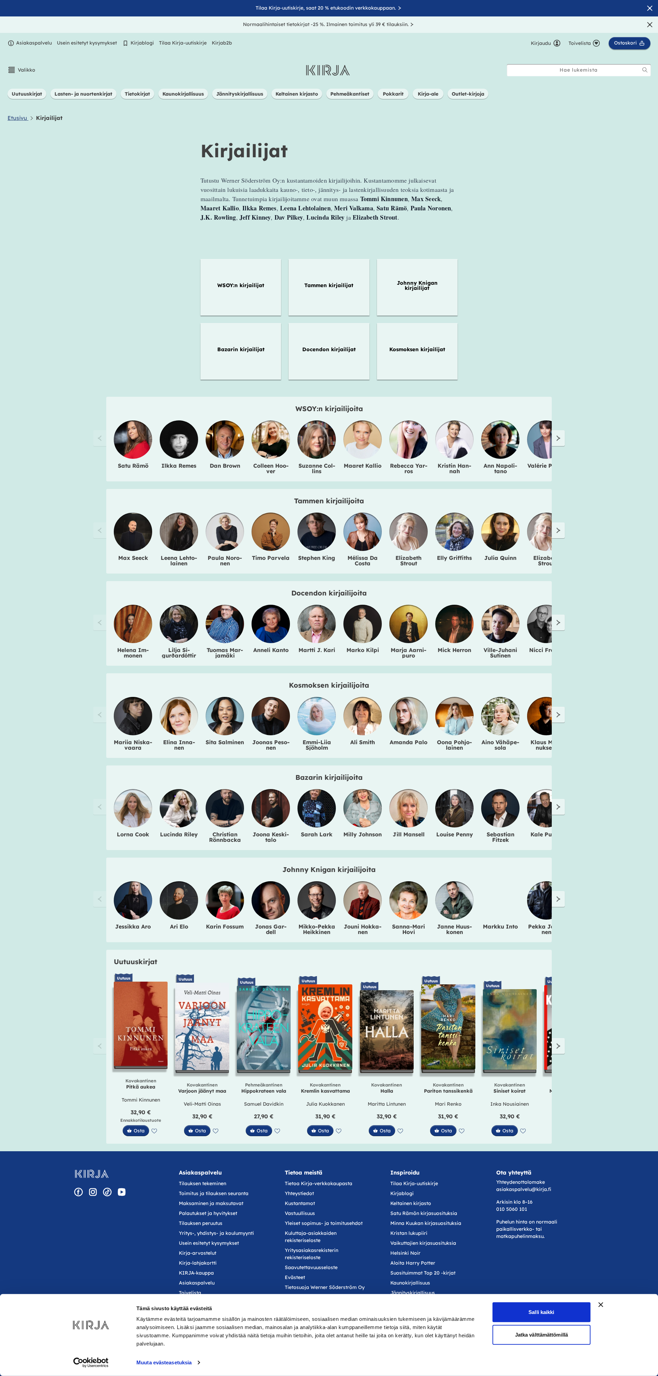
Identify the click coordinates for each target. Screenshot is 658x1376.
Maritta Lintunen (387, 1104)
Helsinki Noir (405, 1253)
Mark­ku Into (500, 926)
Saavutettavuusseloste (311, 1267)
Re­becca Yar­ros (408, 468)
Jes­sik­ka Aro (133, 926)
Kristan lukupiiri (408, 1233)
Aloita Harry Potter (412, 1263)
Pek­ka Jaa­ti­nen (546, 929)
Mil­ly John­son (362, 834)
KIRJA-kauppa (196, 1273)
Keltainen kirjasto (410, 1203)
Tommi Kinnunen (141, 1100)
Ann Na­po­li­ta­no (500, 468)
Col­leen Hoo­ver (271, 468)
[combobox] (579, 70)
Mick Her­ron (454, 650)
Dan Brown (225, 465)
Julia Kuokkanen (325, 1104)
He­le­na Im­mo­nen (133, 653)
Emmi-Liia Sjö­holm (317, 745)
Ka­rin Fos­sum (225, 926)
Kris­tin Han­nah (454, 468)
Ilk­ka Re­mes (178, 465)
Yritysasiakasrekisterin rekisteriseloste (311, 1254)
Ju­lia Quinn (500, 557)
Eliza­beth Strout (408, 560)
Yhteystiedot (299, 1193)
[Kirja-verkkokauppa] (91, 1173)
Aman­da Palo (408, 742)
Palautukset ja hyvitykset (208, 1213)
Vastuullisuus (300, 1213)
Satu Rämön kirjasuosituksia (423, 1213)
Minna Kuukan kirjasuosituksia (425, 1223)
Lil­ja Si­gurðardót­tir (179, 653)
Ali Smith (362, 742)
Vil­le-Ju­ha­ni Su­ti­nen (500, 653)
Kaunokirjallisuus (410, 1283)
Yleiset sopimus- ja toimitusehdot (324, 1223)
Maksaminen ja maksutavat (211, 1203)
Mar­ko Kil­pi (362, 650)
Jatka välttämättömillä (541, 1334)
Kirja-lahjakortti (198, 1263)
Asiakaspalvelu (34, 43)
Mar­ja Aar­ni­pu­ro (408, 653)
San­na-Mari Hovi (408, 929)
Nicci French (546, 650)
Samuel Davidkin (263, 1104)
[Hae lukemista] (645, 70)
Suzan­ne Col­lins (316, 468)
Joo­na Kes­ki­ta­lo (271, 837)
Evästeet (295, 1277)
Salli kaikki (541, 1312)
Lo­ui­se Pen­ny (454, 834)
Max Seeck (133, 557)
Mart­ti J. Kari (316, 650)
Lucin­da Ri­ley (179, 834)
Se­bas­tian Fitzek (500, 837)
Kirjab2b (222, 43)
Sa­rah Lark (316, 834)
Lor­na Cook (133, 834)
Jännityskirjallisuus (412, 1293)
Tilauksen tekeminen (202, 1183)
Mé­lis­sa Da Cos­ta (363, 560)
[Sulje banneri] (600, 1304)
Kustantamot (300, 1203)
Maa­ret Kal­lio (362, 465)
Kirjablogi (142, 43)
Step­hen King (316, 557)
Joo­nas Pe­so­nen (271, 745)
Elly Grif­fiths (454, 557)
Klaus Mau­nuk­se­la (546, 745)
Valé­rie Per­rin (546, 465)
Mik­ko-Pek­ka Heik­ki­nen (316, 929)
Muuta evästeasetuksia (164, 1362)
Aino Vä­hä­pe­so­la (500, 745)
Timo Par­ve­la (271, 557)
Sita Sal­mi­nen (225, 742)
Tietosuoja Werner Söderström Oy (325, 1287)
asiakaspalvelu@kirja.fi (523, 1189)
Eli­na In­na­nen (179, 745)
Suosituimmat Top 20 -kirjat (422, 1273)
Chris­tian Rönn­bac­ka (225, 837)
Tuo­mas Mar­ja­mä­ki (225, 653)
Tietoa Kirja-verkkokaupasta (318, 1183)
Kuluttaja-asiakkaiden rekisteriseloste (311, 1236)
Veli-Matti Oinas (202, 1104)
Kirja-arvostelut (197, 1253)
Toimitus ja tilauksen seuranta (213, 1193)
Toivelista (190, 1293)
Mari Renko (448, 1104)
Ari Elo (179, 926)
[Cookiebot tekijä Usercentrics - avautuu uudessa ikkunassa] (91, 1362)
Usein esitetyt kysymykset (87, 43)
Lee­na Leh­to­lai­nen (179, 560)
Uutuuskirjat (135, 961)
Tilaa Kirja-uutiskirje (183, 43)
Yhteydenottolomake (520, 1182)
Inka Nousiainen (509, 1104)
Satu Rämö (133, 465)
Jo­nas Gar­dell (271, 929)
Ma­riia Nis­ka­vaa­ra (133, 745)
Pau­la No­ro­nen (225, 560)
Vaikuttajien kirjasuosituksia (423, 1243)
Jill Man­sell (409, 834)
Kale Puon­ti (546, 834)
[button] (21, 70)
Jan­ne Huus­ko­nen (454, 929)
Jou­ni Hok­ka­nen (362, 929)
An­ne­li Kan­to (271, 650)
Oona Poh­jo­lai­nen (454, 745)
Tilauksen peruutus (200, 1223)
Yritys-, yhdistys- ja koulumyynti (216, 1233)
